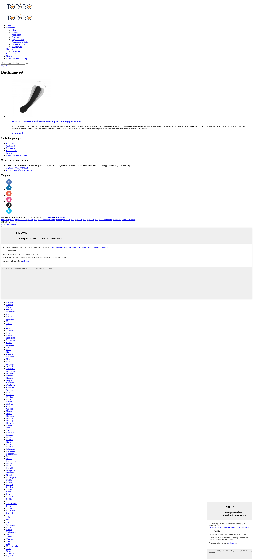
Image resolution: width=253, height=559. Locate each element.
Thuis (8, 25)
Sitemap (50, 217)
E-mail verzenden (8, 224)
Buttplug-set (17, 47)
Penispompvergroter (20, 42)
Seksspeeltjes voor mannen (100, 220)
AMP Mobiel (60, 217)
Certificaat (16, 51)
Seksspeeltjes (82, 220)
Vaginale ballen (18, 39)
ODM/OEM (11, 54)
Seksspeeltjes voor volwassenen (41, 220)
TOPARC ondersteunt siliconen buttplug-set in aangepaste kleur (46, 121)
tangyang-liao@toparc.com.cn (19, 170)
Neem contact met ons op (16, 58)
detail (20, 133)
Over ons (10, 49)
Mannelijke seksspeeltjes (66, 220)
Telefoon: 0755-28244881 (17, 168)
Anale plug (16, 35)
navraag (15, 133)
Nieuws (9, 56)
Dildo (14, 30)
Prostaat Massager (19, 44)
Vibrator (15, 32)
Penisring (15, 37)
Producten (10, 28)
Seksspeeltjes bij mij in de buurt (14, 220)
